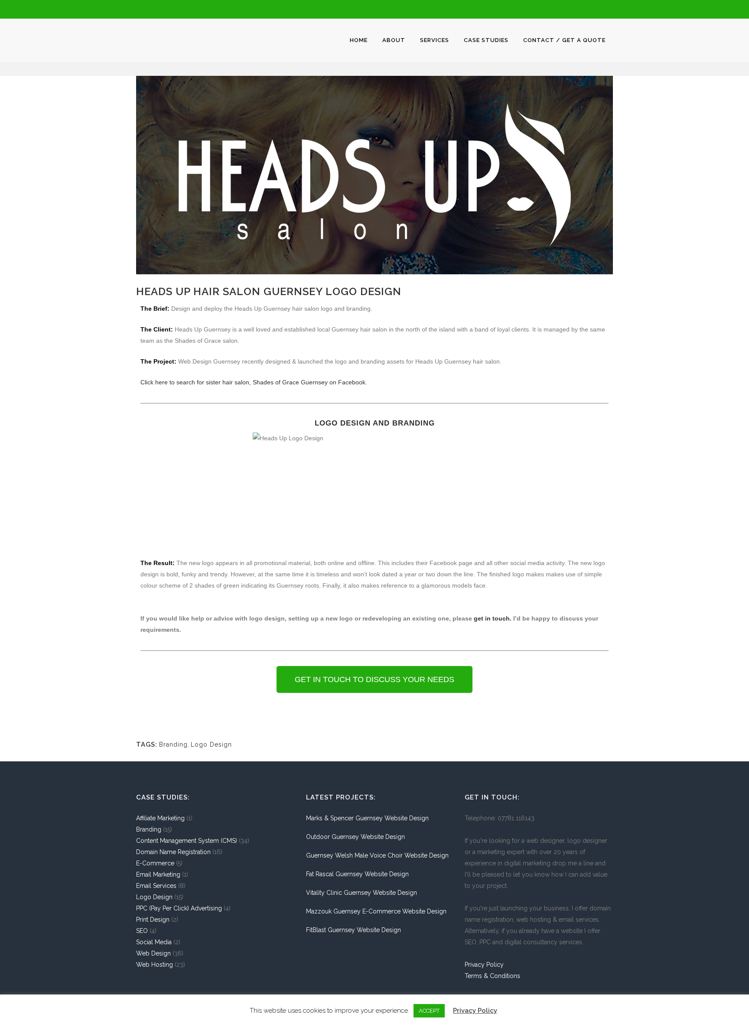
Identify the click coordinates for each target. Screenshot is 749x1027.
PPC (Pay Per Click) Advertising (179, 908)
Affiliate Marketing (160, 818)
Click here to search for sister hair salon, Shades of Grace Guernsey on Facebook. (253, 382)
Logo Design (211, 744)
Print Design (152, 919)
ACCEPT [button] (429, 1011)
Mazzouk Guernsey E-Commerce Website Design (376, 911)
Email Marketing (158, 874)
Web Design (153, 953)
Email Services (156, 885)
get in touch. (492, 618)
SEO (142, 930)
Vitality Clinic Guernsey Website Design (361, 892)
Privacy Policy (484, 964)
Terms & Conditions (492, 975)
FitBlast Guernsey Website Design (353, 929)
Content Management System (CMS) (186, 840)
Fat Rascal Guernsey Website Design (357, 874)
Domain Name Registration (173, 851)
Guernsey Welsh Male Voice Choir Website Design (377, 855)
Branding (173, 744)
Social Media (154, 942)
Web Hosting (154, 964)
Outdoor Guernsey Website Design (355, 836)
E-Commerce (155, 863)
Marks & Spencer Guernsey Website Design (367, 818)
